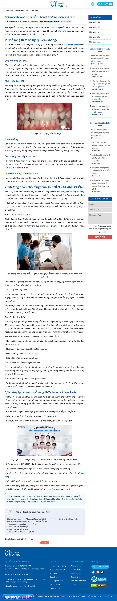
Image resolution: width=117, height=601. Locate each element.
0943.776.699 (25, 566)
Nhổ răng (34, 10)
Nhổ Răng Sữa (94, 37)
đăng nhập (16, 539)
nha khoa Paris (74, 44)
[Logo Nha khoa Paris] (12, 555)
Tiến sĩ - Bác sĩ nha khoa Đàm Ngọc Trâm (33, 512)
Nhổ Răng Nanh (95, 32)
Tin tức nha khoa (22, 10)
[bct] (99, 583)
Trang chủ (9, 10)
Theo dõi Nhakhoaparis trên (49, 22)
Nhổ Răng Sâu (94, 22)
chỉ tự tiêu (79, 367)
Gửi (44, 542)
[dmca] (99, 587)
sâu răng (56, 27)
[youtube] (97, 572)
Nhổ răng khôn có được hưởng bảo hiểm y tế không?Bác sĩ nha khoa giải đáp (100, 185)
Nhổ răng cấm (94, 42)
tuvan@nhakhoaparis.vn (19, 574)
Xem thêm (51, 502)
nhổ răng (62, 31)
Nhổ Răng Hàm (94, 27)
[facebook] (93, 572)
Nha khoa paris (32, 22)
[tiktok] (102, 572)
